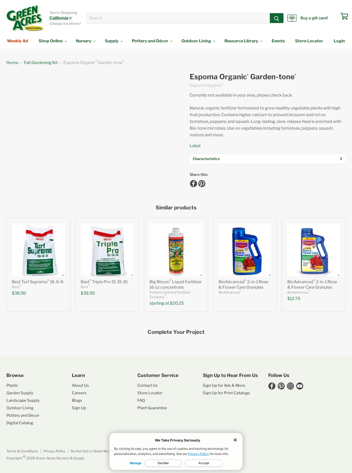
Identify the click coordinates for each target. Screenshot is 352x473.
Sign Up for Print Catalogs (226, 393)
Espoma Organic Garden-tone (243, 77)
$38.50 (19, 293)
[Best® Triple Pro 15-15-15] (107, 249)
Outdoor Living (196, 40)
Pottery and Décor (150, 40)
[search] (178, 18)
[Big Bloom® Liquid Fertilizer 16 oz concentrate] (175, 249)
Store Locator (309, 40)
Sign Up (79, 408)
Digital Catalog (19, 423)
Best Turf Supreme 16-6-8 (37, 281)
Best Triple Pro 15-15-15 (104, 281)
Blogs (77, 400)
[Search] (276, 18)
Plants (12, 385)
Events (278, 40)
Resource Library (241, 40)
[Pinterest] (201, 183)
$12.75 (293, 298)
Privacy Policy (54, 451)
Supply (112, 40)
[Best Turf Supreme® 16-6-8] (38, 249)
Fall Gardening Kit (41, 62)
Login (339, 40)
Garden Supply (19, 393)
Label (195, 145)
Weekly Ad (17, 40)
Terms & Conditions (22, 451)
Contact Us (147, 385)
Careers (79, 393)
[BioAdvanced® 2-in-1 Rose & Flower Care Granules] (245, 249)
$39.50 (88, 293)
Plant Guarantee (152, 408)
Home (12, 62)
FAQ (141, 400)
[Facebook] (193, 183)
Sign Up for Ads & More (224, 385)
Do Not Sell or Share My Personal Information (107, 451)
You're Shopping (63, 13)
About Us (80, 385)
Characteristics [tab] (206, 158)
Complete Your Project (176, 332)
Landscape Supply (23, 400)
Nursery (84, 40)
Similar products (176, 208)
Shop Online (51, 40)
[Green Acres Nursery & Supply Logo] (24, 18)
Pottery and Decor (22, 415)
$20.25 (177, 303)
